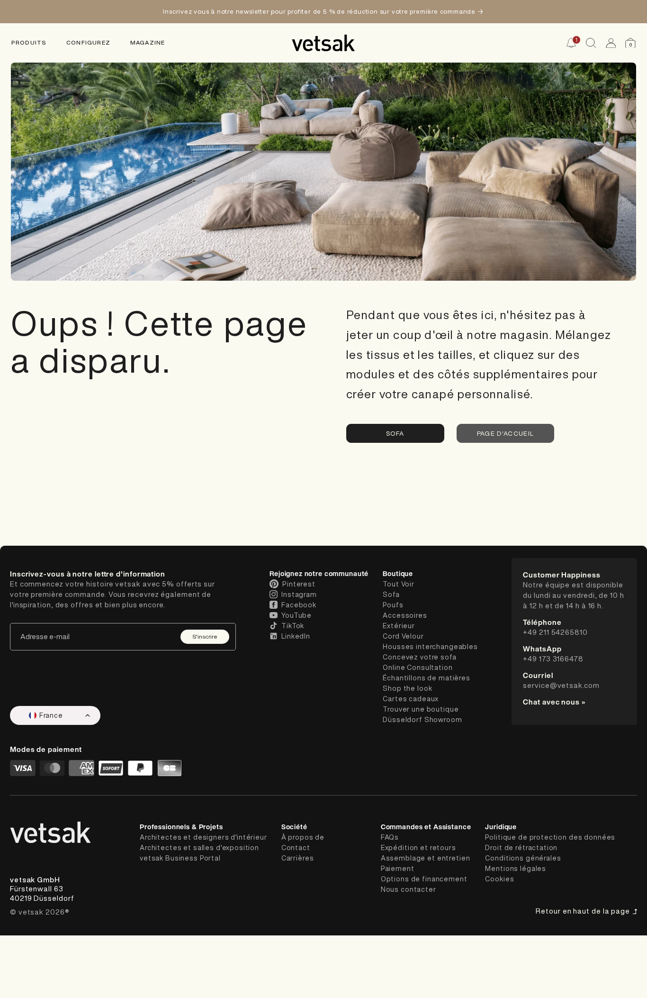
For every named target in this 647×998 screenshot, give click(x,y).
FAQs (390, 837)
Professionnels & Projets (181, 827)
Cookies (499, 879)
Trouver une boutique (420, 709)
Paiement (397, 868)
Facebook (298, 605)
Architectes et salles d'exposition (199, 847)
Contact (295, 847)
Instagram (299, 594)
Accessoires (405, 615)
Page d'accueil (505, 433)
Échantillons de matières (426, 678)
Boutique (398, 573)
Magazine (147, 43)
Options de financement (424, 879)
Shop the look (407, 688)
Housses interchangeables (430, 646)
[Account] (611, 43)
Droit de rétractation (521, 847)
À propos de (302, 837)
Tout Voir (398, 584)
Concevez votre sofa (419, 657)
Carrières (297, 858)
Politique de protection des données (550, 837)
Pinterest (298, 584)
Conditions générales (523, 858)
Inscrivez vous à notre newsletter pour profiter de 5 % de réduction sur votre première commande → (323, 11)
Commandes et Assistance (426, 827)
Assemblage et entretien (425, 858)
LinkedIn (295, 636)
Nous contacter (408, 889)
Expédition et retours (418, 847)
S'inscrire (204, 636)
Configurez (88, 43)
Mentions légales (515, 868)
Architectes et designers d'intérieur (203, 837)
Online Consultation (417, 667)
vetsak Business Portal (180, 858)
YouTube (296, 615)
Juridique (501, 827)
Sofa (395, 433)
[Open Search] (591, 43)
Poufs (393, 605)
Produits (29, 43)
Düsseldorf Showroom (422, 719)
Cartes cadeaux (411, 699)
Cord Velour (403, 636)
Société (294, 827)
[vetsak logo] (323, 43)
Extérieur (399, 626)
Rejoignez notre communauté (319, 573)
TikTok (292, 626)
